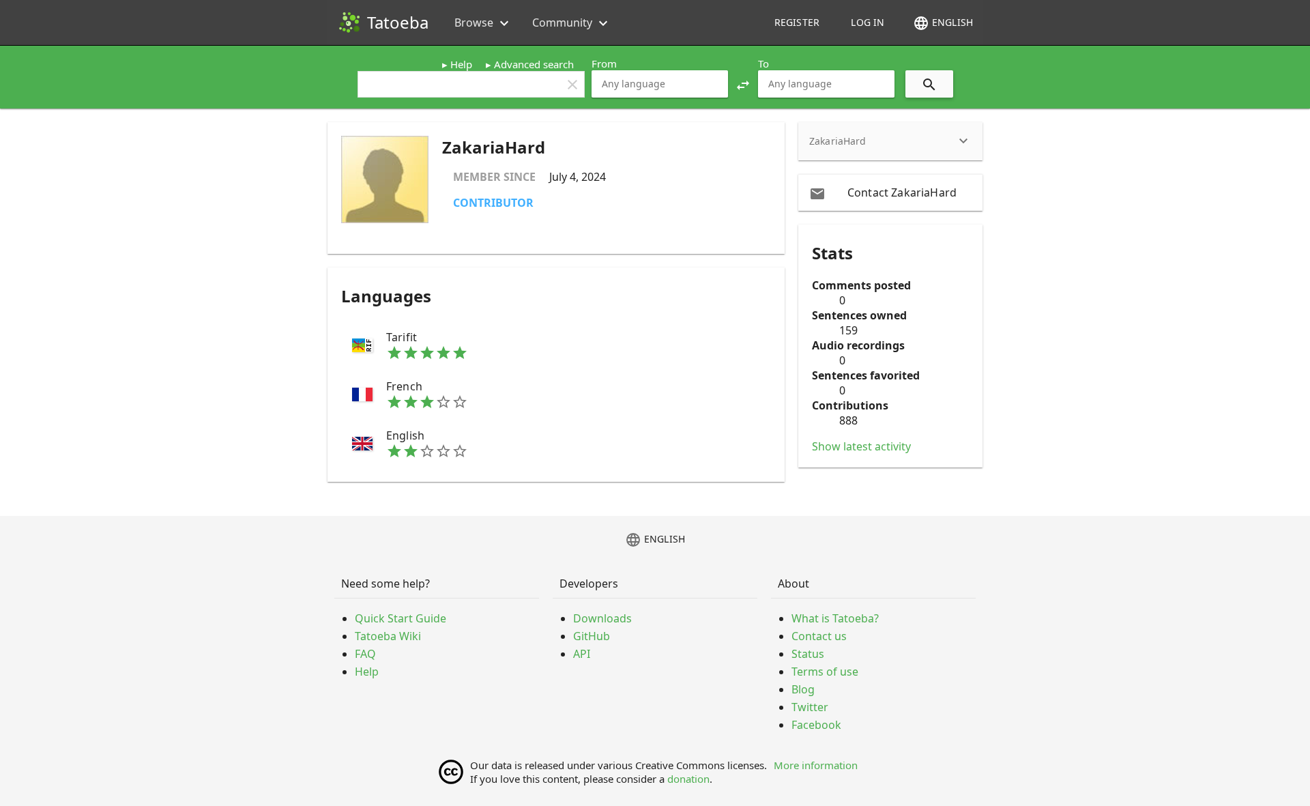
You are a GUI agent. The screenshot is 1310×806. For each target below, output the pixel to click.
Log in (867, 22)
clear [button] (572, 84)
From (604, 63)
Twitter (809, 707)
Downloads (602, 618)
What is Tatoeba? (835, 618)
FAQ (365, 653)
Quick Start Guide (400, 618)
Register (796, 22)
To (763, 63)
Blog (803, 689)
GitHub (591, 636)
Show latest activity (861, 446)
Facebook (816, 724)
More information (816, 765)
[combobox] (660, 84)
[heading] (890, 141)
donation (688, 779)
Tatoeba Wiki (388, 636)
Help (461, 64)
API (581, 653)
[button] (743, 84)
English (943, 23)
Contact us (819, 636)
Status (807, 653)
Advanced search (534, 64)
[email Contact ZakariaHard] (890, 192)
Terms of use (824, 671)
